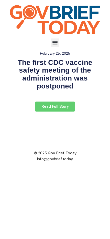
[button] (55, 42)
